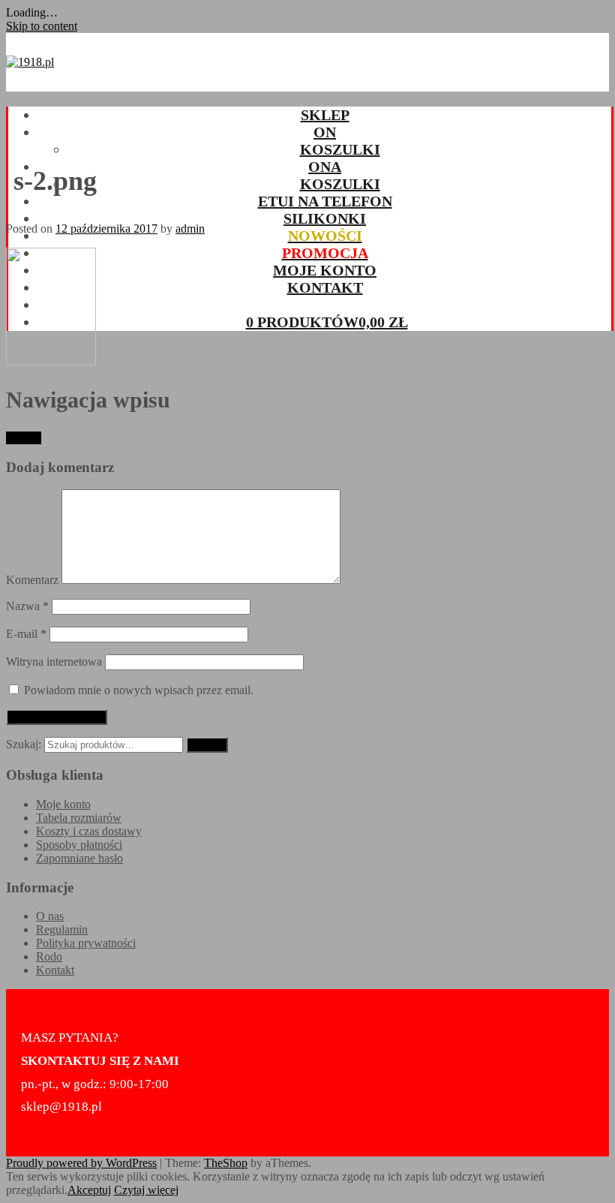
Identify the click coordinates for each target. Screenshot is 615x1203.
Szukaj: (23, 744)
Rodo (49, 956)
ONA (324, 166)
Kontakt (325, 287)
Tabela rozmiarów (79, 817)
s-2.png (23, 438)
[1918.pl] (30, 62)
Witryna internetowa (54, 661)
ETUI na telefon (325, 201)
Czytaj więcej (146, 1189)
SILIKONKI (325, 218)
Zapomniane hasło (79, 858)
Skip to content (41, 26)
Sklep (325, 115)
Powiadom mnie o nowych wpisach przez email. (139, 690)
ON (325, 132)
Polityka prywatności (86, 943)
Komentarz (32, 579)
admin (190, 228)
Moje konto (324, 270)
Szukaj (207, 744)
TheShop (226, 1162)
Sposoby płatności (79, 844)
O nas (50, 916)
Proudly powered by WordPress (81, 1162)
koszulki (340, 149)
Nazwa (27, 606)
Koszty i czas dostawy (89, 831)
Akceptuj (89, 1189)
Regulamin (62, 929)
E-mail (26, 633)
